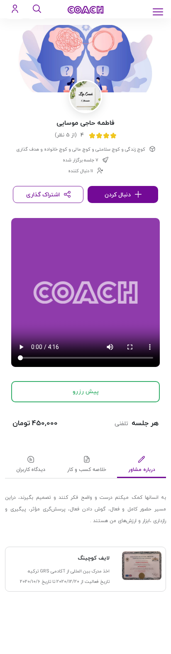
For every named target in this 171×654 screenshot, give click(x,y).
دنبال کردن (118, 195)
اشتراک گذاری (43, 195)
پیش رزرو (86, 392)
